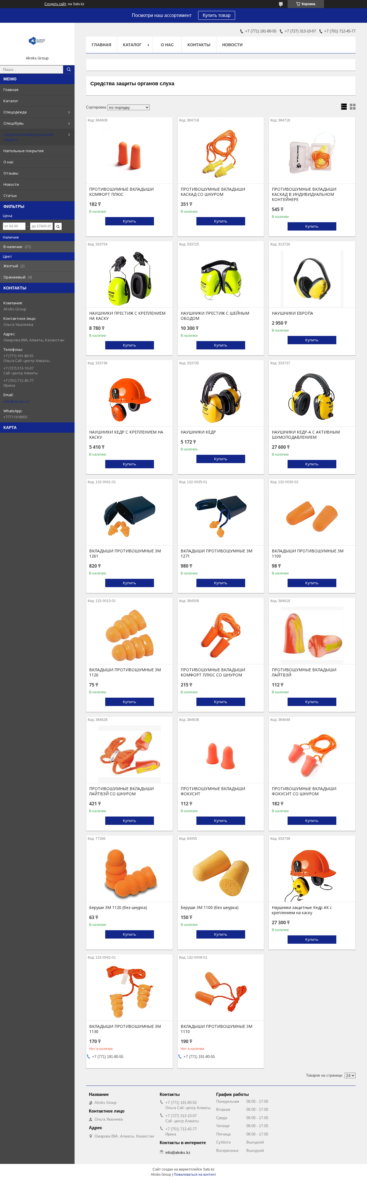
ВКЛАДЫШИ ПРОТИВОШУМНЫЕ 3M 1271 (216, 553)
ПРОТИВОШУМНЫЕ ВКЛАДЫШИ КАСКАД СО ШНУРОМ (213, 192)
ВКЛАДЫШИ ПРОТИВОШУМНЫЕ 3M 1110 (216, 1029)
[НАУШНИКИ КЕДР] (221, 397)
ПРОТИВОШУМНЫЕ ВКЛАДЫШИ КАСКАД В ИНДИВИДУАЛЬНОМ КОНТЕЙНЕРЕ (304, 194)
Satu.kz (208, 1169)
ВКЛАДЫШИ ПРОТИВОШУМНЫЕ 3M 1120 (125, 672)
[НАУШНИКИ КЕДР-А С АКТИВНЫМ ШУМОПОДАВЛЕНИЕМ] (312, 397)
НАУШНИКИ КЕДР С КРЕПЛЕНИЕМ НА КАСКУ (126, 435)
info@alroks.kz (16, 401)
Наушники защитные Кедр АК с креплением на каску (302, 910)
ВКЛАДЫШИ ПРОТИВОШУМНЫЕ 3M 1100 (307, 553)
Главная (10, 89)
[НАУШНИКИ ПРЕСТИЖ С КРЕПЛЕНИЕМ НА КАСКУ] (129, 278)
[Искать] (69, 69)
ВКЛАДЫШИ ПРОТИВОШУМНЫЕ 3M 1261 (125, 553)
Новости (11, 184)
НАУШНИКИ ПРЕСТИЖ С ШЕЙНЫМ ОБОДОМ (215, 316)
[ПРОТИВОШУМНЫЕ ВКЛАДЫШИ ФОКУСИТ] (221, 754)
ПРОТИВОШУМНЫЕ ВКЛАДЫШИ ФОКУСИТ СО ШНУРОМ (304, 791)
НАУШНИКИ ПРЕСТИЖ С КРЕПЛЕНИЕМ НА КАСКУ (127, 316)
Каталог (10, 100)
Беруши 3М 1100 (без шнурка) (210, 907)
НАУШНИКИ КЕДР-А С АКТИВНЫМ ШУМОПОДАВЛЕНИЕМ (306, 435)
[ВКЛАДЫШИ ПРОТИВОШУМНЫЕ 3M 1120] (129, 635)
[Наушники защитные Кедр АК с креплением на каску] (312, 873)
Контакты (199, 44)
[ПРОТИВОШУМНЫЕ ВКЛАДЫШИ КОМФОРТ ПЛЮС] (129, 154)
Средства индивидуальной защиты (28, 137)
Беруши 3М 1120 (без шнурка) (118, 907)
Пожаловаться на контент (195, 1175)
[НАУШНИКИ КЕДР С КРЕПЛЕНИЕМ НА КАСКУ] (129, 397)
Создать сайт (55, 4)
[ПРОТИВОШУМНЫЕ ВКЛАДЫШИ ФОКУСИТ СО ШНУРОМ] (312, 754)
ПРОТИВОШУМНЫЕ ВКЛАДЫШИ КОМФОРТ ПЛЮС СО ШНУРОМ (213, 672)
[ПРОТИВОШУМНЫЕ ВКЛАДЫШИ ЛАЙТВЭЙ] (312, 635)
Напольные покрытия (23, 150)
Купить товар (217, 15)
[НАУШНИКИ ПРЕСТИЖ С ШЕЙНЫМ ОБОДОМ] (221, 278)
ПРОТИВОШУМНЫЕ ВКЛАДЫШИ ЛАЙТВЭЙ (304, 672)
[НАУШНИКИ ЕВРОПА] (312, 278)
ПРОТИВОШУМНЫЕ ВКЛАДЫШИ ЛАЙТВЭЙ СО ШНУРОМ (121, 791)
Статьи (10, 195)
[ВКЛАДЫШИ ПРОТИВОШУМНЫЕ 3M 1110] (221, 992)
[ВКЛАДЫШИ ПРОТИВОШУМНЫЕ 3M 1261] (129, 516)
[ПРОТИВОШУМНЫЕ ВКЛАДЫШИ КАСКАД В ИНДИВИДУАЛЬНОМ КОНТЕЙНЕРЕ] (312, 154)
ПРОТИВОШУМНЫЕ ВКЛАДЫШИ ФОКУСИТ (213, 791)
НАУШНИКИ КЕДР (198, 432)
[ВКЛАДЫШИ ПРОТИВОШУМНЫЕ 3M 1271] (221, 516)
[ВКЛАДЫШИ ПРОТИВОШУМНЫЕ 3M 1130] (129, 992)
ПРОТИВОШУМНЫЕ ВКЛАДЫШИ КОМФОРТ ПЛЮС (121, 192)
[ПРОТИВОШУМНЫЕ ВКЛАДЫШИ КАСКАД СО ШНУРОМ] (221, 154)
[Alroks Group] (37, 41)
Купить (129, 221)
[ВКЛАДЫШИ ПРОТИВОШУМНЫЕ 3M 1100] (312, 516)
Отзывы (10, 173)
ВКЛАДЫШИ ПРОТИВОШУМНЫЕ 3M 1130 (125, 1029)
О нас (8, 162)
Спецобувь (13, 123)
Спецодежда (15, 112)
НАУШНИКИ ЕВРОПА (292, 313)
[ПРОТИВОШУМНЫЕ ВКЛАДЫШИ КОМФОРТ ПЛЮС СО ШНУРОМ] (221, 635)
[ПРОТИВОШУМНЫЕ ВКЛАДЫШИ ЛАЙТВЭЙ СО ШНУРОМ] (129, 754)
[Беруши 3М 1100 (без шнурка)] (221, 873)
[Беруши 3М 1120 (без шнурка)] (129, 873)
